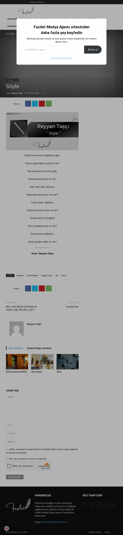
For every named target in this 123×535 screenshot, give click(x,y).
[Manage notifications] (6, 528)
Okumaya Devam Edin (61, 58)
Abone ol (93, 49)
